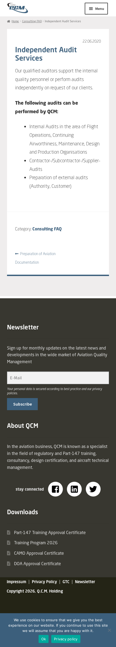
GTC (66, 581)
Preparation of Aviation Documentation (35, 258)
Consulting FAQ (32, 21)
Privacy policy (66, 639)
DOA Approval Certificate (37, 564)
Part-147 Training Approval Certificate (50, 532)
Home (15, 21)
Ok (43, 639)
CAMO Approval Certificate (39, 553)
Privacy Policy (44, 581)
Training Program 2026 (36, 543)
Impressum (16, 581)
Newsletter (85, 581)
